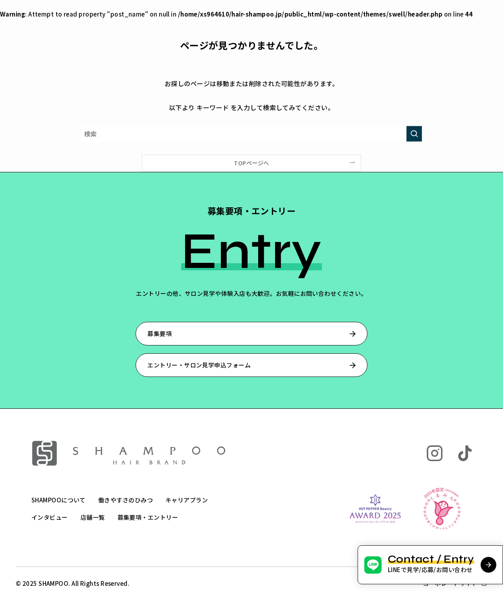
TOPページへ (251, 163)
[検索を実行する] (414, 134)
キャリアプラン (186, 500)
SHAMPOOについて (58, 500)
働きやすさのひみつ (125, 500)
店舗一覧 (93, 517)
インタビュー (49, 517)
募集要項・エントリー (147, 517)
